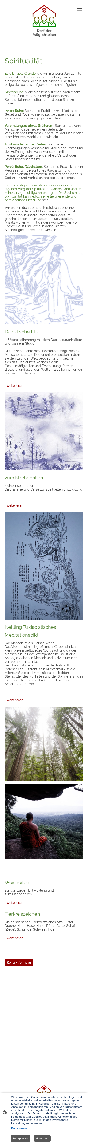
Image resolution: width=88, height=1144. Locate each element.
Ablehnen (42, 1138)
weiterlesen (15, 385)
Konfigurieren (20, 1128)
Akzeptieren (20, 1138)
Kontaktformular (19, 962)
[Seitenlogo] (44, 21)
